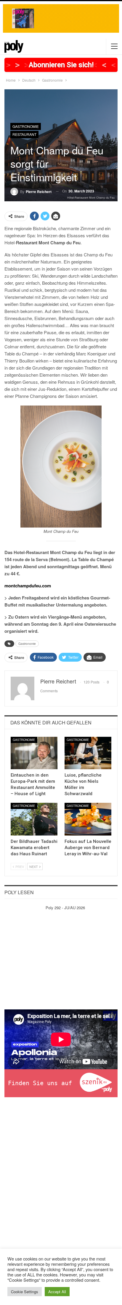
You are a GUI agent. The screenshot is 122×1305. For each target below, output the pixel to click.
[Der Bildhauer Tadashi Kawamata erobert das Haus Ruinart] (34, 819)
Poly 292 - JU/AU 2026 (65, 907)
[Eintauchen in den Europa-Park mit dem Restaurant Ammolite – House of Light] (34, 753)
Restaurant (24, 134)
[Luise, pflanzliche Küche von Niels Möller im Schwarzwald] (88, 753)
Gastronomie (25, 126)
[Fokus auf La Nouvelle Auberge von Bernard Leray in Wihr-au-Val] (88, 819)
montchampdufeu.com (27, 585)
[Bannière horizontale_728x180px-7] (61, 18)
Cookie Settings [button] (24, 1291)
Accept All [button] (57, 1291)
